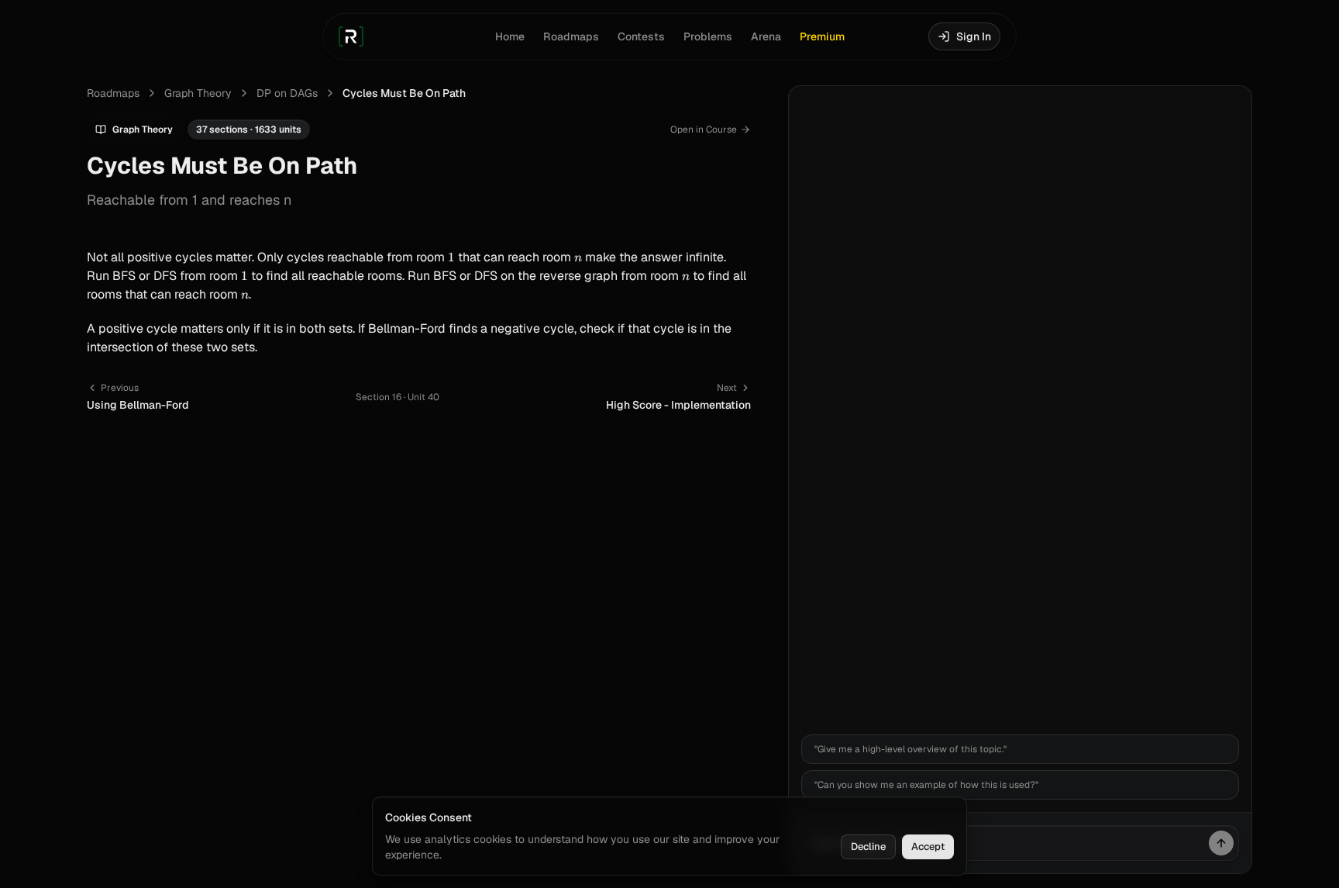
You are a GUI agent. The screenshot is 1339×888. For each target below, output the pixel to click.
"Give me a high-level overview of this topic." (910, 749)
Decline (868, 846)
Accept (928, 846)
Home (510, 36)
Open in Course (703, 129)
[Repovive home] (351, 36)
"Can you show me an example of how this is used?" (926, 785)
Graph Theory (198, 93)
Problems (707, 36)
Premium (822, 36)
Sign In (973, 36)
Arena (766, 36)
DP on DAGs (287, 93)
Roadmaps (571, 36)
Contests (641, 36)
